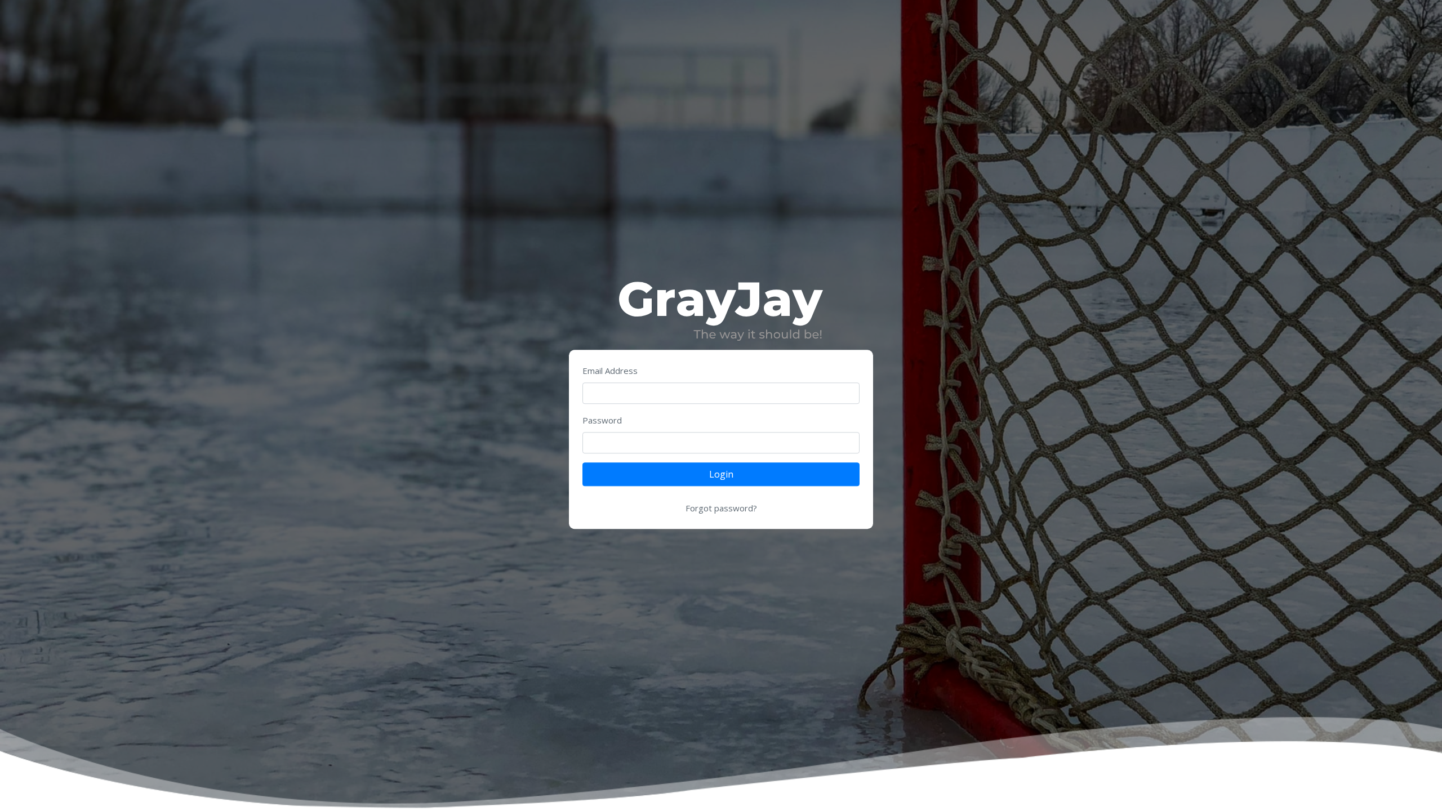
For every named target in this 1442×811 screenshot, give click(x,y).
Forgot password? (721, 508)
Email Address (610, 371)
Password (602, 420)
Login (721, 475)
